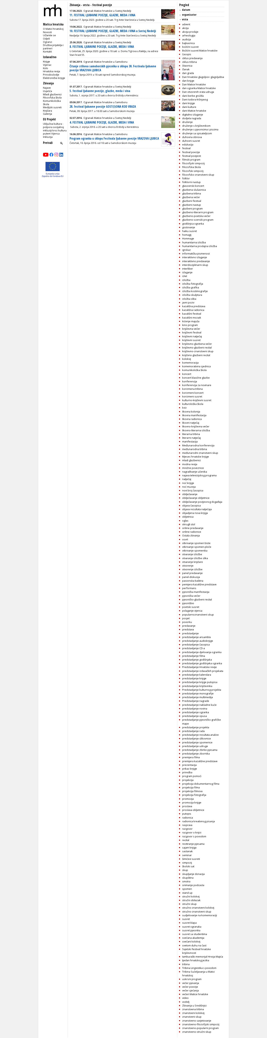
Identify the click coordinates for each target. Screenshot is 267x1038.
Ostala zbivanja (191, 535)
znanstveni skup (192, 1016)
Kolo (45, 68)
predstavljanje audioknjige (197, 641)
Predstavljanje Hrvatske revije (199, 667)
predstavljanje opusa (194, 716)
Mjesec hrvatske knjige (195, 456)
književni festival (191, 332)
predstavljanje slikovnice (196, 738)
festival (186, 148)
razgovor (187, 828)
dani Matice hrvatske (194, 110)
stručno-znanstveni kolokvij (198, 907)
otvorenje (188, 565)
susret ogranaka (191, 926)
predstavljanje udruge (195, 746)
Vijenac (47, 65)
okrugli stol (188, 524)
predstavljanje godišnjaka (197, 659)
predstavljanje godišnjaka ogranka (202, 663)
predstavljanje (190, 633)
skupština (188, 877)
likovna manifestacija (194, 415)
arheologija (188, 35)
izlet (184, 276)
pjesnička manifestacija (195, 592)
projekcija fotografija (194, 795)
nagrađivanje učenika (194, 471)
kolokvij (186, 359)
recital (185, 840)
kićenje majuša (190, 321)
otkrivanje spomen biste (196, 543)
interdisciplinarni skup (195, 265)
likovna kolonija (191, 411)
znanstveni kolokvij (193, 1013)
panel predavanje (192, 573)
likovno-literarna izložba (196, 430)
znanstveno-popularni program (200, 1028)
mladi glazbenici (191, 460)
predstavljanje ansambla (196, 637)
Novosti (47, 32)
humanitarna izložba (194, 242)
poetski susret (190, 607)
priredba (187, 772)
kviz (184, 407)
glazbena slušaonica (194, 189)
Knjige (46, 61)
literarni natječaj (191, 438)
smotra (186, 881)
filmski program (191, 159)
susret (186, 919)
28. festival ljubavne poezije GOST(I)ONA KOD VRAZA (103, 107)
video (185, 998)
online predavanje (192, 528)
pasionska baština (192, 580)
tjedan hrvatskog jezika (195, 960)
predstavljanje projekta (195, 727)
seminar (187, 855)
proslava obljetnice (193, 810)
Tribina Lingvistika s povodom (199, 968)
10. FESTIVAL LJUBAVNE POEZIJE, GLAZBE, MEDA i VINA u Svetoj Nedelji (113, 31)
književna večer (191, 328)
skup (185, 870)
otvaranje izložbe (192, 554)
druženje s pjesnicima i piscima (200, 129)
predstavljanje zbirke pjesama (199, 750)
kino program (190, 325)
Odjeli (46, 38)
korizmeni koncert (192, 392)
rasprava (187, 825)
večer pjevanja (190, 983)
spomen (187, 889)
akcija (185, 28)
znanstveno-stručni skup (196, 1031)
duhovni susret (191, 141)
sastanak (187, 851)
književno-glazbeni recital (197, 347)
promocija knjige (191, 802)
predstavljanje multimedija (197, 697)
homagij (186, 234)
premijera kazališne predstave (200, 761)
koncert (186, 374)
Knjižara (47, 110)
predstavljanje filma (193, 656)
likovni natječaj (190, 422)
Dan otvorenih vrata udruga (198, 92)
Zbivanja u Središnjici (194, 1005)
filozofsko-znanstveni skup (198, 174)
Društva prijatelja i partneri (53, 46)
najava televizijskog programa (199, 475)
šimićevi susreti (191, 859)
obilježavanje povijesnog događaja (202, 502)
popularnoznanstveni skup (198, 614)
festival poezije (191, 152)
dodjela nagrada (191, 118)
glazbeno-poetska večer (196, 216)
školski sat (188, 866)
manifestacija (190, 441)
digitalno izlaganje (192, 114)
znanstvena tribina (193, 1009)
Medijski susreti (52, 107)
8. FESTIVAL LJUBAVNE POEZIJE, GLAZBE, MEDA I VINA (102, 47)
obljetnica (188, 516)
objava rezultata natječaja (197, 509)
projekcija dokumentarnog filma (200, 783)
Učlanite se (49, 35)
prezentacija (189, 765)
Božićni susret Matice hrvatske (200, 50)
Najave (47, 87)
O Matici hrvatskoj (53, 29)
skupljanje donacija (193, 874)
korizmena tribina (192, 389)
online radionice (191, 531)
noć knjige (188, 483)
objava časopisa (191, 505)
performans (189, 588)
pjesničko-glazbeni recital (197, 599)
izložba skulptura (192, 295)
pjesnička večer (191, 596)
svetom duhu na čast (194, 945)
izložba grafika (190, 287)
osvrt (185, 539)
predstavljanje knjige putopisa (199, 682)
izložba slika (189, 299)
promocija (188, 799)
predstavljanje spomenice (197, 742)
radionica (187, 817)
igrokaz (186, 250)
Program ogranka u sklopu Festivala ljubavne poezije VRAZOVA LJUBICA (114, 138)
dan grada (188, 73)
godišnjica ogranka (193, 223)
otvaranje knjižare (192, 562)
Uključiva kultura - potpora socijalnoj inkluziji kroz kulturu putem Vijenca (55, 128)
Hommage (188, 238)
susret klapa (189, 922)
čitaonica (187, 65)
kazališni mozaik (191, 317)
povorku (187, 622)
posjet (186, 618)
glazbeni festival (191, 201)
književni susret (191, 340)
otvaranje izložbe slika (195, 558)
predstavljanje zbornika (196, 753)
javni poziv (188, 302)
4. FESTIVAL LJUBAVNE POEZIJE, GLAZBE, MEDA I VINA (102, 122)
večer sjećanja (190, 990)
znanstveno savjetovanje (196, 1020)
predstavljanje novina (194, 708)
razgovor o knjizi (191, 832)
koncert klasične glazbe (196, 377)
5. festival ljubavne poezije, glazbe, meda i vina (100, 91)
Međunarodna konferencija (198, 445)
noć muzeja (189, 486)
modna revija (189, 464)
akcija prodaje (190, 31)
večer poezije (190, 986)
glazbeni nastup (191, 205)
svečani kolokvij (191, 941)
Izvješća (47, 91)
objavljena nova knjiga (195, 513)
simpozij (187, 862)
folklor (186, 178)
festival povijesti (191, 156)
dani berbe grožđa (193, 95)
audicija (186, 39)
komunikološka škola (194, 370)
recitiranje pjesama (193, 844)
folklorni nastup (191, 182)
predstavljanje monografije (198, 693)
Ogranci (47, 42)
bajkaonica (188, 43)
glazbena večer (191, 197)
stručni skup (189, 904)
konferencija (189, 381)
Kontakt (47, 51)
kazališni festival (191, 313)
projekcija (188, 780)
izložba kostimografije (195, 291)
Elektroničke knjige (54, 78)
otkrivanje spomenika (194, 550)
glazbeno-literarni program (197, 212)
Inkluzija (48, 137)
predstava (188, 629)
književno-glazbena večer (197, 344)
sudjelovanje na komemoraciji (199, 915)
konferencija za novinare (196, 385)
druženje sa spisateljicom (197, 133)
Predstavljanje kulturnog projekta (201, 689)
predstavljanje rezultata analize (200, 735)
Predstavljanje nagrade (195, 701)
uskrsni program (192, 979)
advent (186, 24)
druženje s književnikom (196, 125)
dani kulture (189, 107)
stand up (187, 892)
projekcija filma (191, 787)
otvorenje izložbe (192, 569)
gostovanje (188, 227)
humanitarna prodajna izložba (199, 246)
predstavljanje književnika (197, 686)
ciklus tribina (189, 62)
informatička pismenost (196, 253)
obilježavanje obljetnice (196, 498)
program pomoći (191, 776)
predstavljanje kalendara (196, 674)
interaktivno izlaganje (194, 257)
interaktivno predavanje (196, 261)
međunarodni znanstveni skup (200, 453)
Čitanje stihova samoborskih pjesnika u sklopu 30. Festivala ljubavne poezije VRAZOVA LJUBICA (113, 68)
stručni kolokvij (191, 896)
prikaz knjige (189, 768)
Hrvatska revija (51, 71)
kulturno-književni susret (196, 400)
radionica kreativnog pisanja (198, 821)
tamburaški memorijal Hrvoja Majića (202, 956)
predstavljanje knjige (194, 678)
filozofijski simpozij (193, 163)
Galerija (47, 114)
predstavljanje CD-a (193, 648)
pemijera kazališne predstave (199, 584)
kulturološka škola (192, 404)
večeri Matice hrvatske (195, 994)
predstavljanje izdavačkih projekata (202, 671)
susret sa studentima (194, 934)
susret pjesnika (191, 930)
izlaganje (187, 272)
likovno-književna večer (195, 426)
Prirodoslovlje (51, 74)
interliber (187, 268)
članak (186, 69)
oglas (185, 520)
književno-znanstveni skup (197, 351)
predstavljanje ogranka (195, 712)
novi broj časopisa (192, 490)
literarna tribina (191, 434)
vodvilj (185, 1002)
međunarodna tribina (194, 449)
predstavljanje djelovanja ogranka (201, 652)
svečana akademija (193, 938)
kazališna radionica (193, 310)
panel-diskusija (191, 577)
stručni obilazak (191, 900)
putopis (186, 813)
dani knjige (188, 103)
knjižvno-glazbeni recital (196, 355)
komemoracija (190, 362)
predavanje (188, 625)
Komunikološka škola (52, 102)
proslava (187, 806)
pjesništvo (188, 603)
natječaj (186, 479)
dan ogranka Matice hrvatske (199, 88)
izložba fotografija (192, 283)
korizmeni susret (192, 396)
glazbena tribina (191, 193)
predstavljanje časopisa (196, 644)
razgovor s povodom (194, 836)
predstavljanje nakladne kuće (199, 705)
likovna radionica (192, 419)
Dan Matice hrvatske (194, 84)
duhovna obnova (192, 137)
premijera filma (191, 757)
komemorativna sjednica (196, 366)
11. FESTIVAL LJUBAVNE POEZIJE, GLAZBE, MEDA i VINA (102, 15)
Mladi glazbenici (52, 94)
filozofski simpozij (192, 171)
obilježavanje (189, 494)
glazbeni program (192, 208)
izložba (186, 280)
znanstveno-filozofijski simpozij (200, 1024)
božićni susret (190, 47)
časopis (186, 54)
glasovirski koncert (193, 186)
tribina (186, 964)
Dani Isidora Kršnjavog (195, 99)
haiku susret (189, 231)
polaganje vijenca (192, 610)
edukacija (187, 144)
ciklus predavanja (192, 58)
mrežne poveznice (193, 468)
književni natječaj (192, 336)
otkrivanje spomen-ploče (196, 547)
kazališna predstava (193, 306)
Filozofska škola (52, 97)
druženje (187, 122)
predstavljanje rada (193, 731)
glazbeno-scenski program (197, 219)
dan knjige (188, 80)
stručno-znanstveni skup (196, 911)
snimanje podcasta (193, 885)
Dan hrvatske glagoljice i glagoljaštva (203, 77)
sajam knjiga (189, 847)
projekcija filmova (192, 791)
